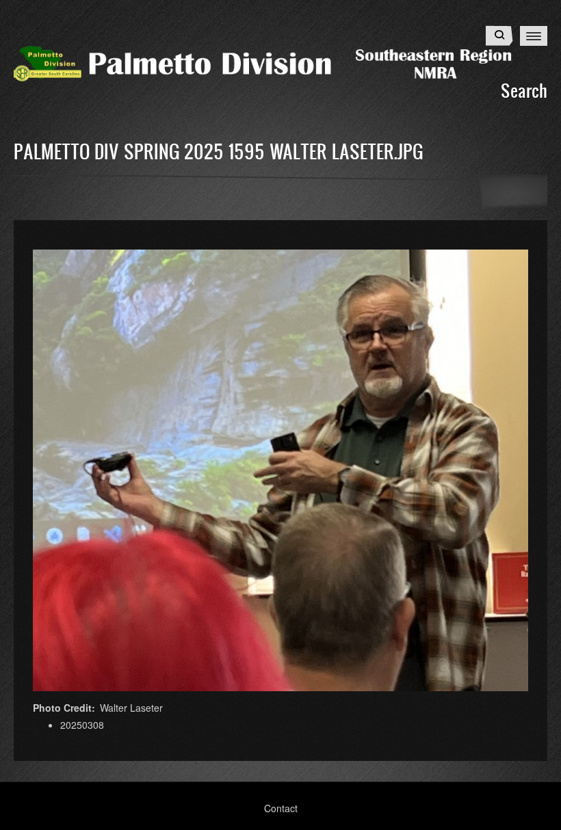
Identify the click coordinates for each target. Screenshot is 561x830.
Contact (281, 808)
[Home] (280, 62)
